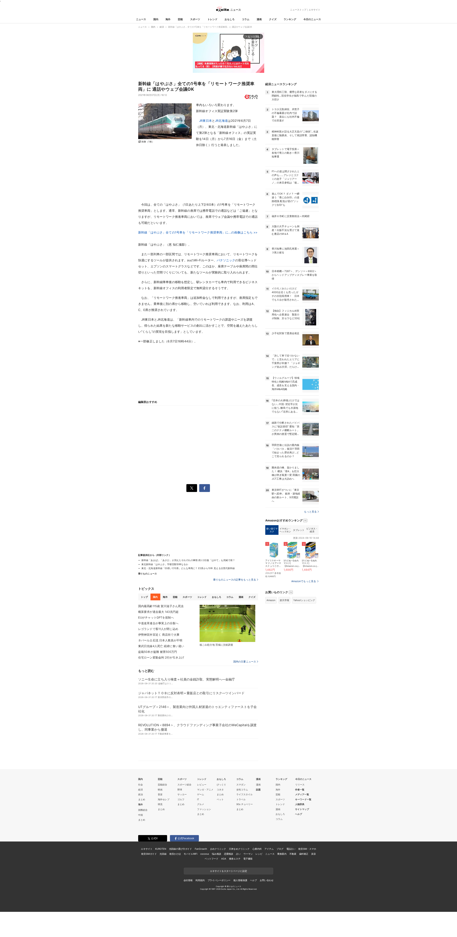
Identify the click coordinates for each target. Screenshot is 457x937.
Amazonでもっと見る (303, 581)
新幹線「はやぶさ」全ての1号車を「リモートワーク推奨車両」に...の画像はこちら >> (197, 232)
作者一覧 (299, 789)
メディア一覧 (302, 794)
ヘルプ (298, 814)
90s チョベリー (244, 804)
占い (238, 853)
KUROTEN (160, 848)
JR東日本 (205, 120)
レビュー (201, 784)
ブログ (280, 848)
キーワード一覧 (303, 799)
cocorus (204, 853)
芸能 (180, 19)
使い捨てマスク (271, 530)
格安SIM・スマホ (307, 848)
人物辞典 (299, 804)
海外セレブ (163, 799)
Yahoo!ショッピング (304, 600)
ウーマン (248, 853)
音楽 (160, 794)
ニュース (141, 19)
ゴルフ (180, 799)
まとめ (141, 799)
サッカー (182, 794)
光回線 (163, 853)
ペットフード (211, 858)
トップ (144, 597)
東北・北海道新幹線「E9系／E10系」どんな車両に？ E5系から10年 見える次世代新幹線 (188, 568)
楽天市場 (284, 600)
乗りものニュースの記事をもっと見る (234, 579)
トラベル (241, 799)
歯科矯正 (303, 853)
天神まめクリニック (239, 848)
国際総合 (142, 809)
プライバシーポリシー (219, 880)
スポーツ (195, 19)
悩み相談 (216, 853)
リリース (300, 784)
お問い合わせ (266, 880)
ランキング (290, 19)
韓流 (160, 804)
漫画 (259, 19)
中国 (140, 814)
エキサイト (314, 9)
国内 (155, 19)
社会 (140, 784)
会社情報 (188, 880)
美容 (313, 853)
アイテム (268, 848)
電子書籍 (247, 858)
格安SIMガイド (149, 853)
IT (198, 799)
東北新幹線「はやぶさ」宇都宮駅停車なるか (164, 564)
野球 (179, 789)
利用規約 (200, 880)
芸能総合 (162, 784)
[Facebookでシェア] (204, 488)
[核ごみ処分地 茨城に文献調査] (227, 623)
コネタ (220, 789)
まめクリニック (218, 848)
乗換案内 (281, 853)
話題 (258, 789)
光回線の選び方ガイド (180, 848)
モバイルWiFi (190, 853)
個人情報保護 (240, 880)
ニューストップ (298, 9)
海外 (167, 19)
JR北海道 (221, 120)
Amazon (271, 600)
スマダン (241, 784)
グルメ (200, 804)
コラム (245, 19)
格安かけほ (175, 853)
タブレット (298, 530)
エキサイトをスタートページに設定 (228, 871)
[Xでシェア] (191, 488)
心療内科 (257, 848)
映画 (160, 789)
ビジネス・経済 (312, 530)
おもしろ (230, 19)
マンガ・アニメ (205, 789)
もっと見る (310, 511)
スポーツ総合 (184, 784)
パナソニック (226, 260)
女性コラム (242, 789)
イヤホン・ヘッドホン (285, 530)
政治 (140, 794)
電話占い (290, 848)
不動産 (292, 853)
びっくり (221, 784)
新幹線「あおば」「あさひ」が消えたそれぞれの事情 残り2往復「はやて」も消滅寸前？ (188, 560)
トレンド (212, 19)
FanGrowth (201, 848)
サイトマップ (302, 809)
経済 (140, 789)
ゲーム (200, 794)
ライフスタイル (244, 794)
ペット (220, 799)
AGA (223, 858)
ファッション (204, 809)
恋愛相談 (228, 853)
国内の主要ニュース (244, 661)
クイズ (273, 19)
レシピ (258, 853)
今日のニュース (312, 19)
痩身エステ (234, 858)
